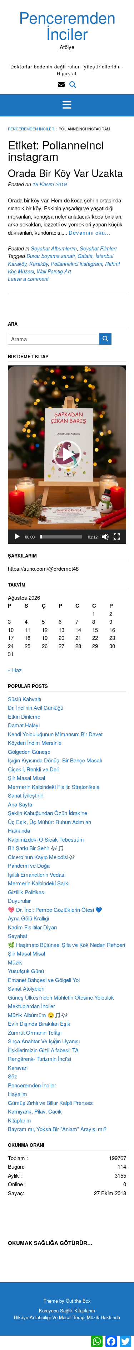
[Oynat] (17, 536)
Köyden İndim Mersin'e (34, 742)
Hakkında (19, 830)
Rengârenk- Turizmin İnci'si (39, 1058)
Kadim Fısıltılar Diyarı (32, 927)
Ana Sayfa (20, 804)
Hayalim (17, 1093)
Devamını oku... (89, 232)
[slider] (61, 536)
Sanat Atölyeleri (26, 988)
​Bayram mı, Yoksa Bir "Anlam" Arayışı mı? (57, 1129)
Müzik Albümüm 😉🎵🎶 (38, 1015)
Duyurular (19, 900)
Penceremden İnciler (67, 24)
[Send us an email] (61, 84)
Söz (12, 1076)
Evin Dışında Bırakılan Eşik (39, 1023)
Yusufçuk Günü (26, 971)
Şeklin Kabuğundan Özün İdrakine (47, 813)
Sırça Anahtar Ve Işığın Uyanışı (44, 1041)
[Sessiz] (105, 536)
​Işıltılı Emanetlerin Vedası (36, 874)
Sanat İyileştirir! (26, 795)
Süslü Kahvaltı (24, 699)
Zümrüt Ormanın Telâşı (34, 1032)
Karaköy (38, 263)
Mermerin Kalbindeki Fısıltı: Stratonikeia (53, 786)
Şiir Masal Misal (26, 777)
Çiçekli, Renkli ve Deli (33, 769)
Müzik (15, 962)
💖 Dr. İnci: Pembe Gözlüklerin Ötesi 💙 (55, 909)
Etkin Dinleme (24, 716)
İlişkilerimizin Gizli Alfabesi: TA (43, 1050)
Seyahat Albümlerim (54, 248)
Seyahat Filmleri (98, 248)
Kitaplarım (19, 1120)
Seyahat (17, 935)
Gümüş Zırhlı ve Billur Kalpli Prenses (50, 1102)
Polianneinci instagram (76, 263)
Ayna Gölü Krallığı (28, 918)
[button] (67, 105)
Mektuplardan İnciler (31, 1006)
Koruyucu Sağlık (56, 1310)
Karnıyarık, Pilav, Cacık (35, 1111)
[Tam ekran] (116, 536)
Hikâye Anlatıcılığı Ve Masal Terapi (49, 1317)
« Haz (15, 670)
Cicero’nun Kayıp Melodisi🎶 (41, 857)
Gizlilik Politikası (26, 892)
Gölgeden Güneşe (29, 751)
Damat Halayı (24, 725)
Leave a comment (28, 278)
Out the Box (78, 1300)
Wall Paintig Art (54, 271)
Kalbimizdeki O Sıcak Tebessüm (46, 839)
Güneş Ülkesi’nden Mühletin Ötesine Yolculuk (61, 997)
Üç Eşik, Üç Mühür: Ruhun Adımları (49, 821)
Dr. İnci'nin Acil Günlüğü (35, 707)
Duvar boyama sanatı (50, 255)
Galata (85, 255)
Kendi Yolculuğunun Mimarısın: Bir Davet (55, 734)
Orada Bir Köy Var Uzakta (65, 173)
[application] (67, 454)
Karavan (18, 1067)
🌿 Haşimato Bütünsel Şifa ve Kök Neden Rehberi (66, 944)
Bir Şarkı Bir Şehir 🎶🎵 (36, 848)
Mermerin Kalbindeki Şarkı (38, 883)
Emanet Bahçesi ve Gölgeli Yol (44, 979)
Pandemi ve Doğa (29, 865)
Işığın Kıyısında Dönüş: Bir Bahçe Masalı (55, 760)
